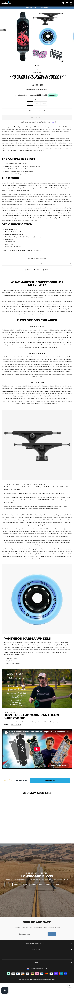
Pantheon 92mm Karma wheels (25, 388)
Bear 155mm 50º (15, 166)
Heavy (44, 103)
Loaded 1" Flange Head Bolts (20, 174)
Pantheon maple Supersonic (12, 398)
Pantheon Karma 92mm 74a (18, 169)
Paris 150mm (9, 489)
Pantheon (37, 72)
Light (30, 103)
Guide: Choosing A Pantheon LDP (45, 884)
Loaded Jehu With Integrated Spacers (21, 171)
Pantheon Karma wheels (13, 642)
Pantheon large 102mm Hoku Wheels (34, 337)
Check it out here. (16, 724)
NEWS (36, 956)
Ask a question (37, 263)
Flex (37, 99)
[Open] (4, 990)
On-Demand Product (37, 110)
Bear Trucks (5, 517)
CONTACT (36, 962)
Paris (29, 493)
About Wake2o (36, 949)
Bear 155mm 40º (30, 166)
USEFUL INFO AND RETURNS (36, 943)
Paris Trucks (14, 517)
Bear (21, 493)
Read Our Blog (20, 884)
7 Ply (36, 103)
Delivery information (37, 258)
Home (36, 69)
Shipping (29, 89)
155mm (68, 487)
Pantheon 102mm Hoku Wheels (55, 371)
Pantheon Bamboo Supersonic (17, 163)
